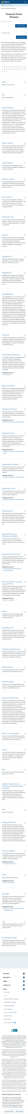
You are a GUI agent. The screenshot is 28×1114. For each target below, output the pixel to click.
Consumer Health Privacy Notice (11, 999)
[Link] (14, 1030)
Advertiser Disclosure (7, 5)
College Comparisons (10, 863)
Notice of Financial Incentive (10, 1012)
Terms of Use (14, 61)
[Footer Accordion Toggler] (24, 974)
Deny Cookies (19, 1111)
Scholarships (7, 374)
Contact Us (7, 985)
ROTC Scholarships (9, 600)
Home (2, 8)
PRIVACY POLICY (19, 1047)
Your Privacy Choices (8, 1022)
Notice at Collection (8, 1015)
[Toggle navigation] (25, 1)
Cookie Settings (7, 1019)
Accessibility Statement (9, 1005)
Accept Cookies (9, 1111)
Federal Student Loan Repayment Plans (14, 422)
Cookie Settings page (17, 1106)
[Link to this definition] (25, 82)
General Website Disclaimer (10, 1002)
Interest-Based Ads (8, 1009)
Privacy (5, 995)
